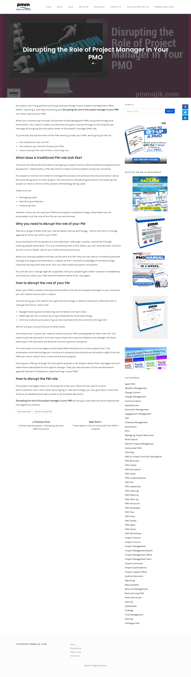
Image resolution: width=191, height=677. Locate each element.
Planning (129, 452)
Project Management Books (139, 550)
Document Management (137, 409)
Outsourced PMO (133, 448)
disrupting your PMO (77, 120)
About (60, 7)
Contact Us (115, 7)
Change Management (135, 396)
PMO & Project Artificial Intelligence (143, 456)
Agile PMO (130, 384)
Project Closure (132, 538)
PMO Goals (130, 473)
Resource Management (136, 589)
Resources (99, 7)
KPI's (127, 431)
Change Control (133, 392)
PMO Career (130, 465)
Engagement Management (138, 414)
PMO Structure (132, 503)
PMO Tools (130, 516)
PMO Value (130, 529)
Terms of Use (75, 652)
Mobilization (131, 439)
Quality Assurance (134, 576)
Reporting (130, 580)
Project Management (135, 546)
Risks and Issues (133, 597)
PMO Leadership (133, 486)
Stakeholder (131, 606)
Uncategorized (132, 623)
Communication (133, 401)
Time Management (134, 614)
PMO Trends (130, 520)
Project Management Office (138, 555)
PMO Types (130, 525)
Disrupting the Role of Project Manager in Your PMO (95, 53)
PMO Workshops (133, 533)
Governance (130, 426)
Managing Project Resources (139, 435)
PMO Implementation (135, 478)
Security (129, 602)
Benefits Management (136, 388)
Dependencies (132, 405)
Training (129, 619)
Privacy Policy (75, 648)
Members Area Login (164, 7)
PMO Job (129, 482)
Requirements (132, 585)
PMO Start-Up (131, 499)
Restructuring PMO (134, 593)
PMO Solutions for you (138, 7)
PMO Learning (132, 491)
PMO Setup (83, 7)
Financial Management (136, 422)
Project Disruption (43, 412)
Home (48, 7)
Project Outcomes (134, 563)
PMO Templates (132, 508)
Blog (70, 7)
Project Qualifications (136, 567)
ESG (127, 418)
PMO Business (132, 461)
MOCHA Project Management (139, 444)
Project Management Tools (138, 559)
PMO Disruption (24, 412)
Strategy (129, 610)
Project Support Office (136, 572)
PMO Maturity (132, 495)
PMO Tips (129, 512)
